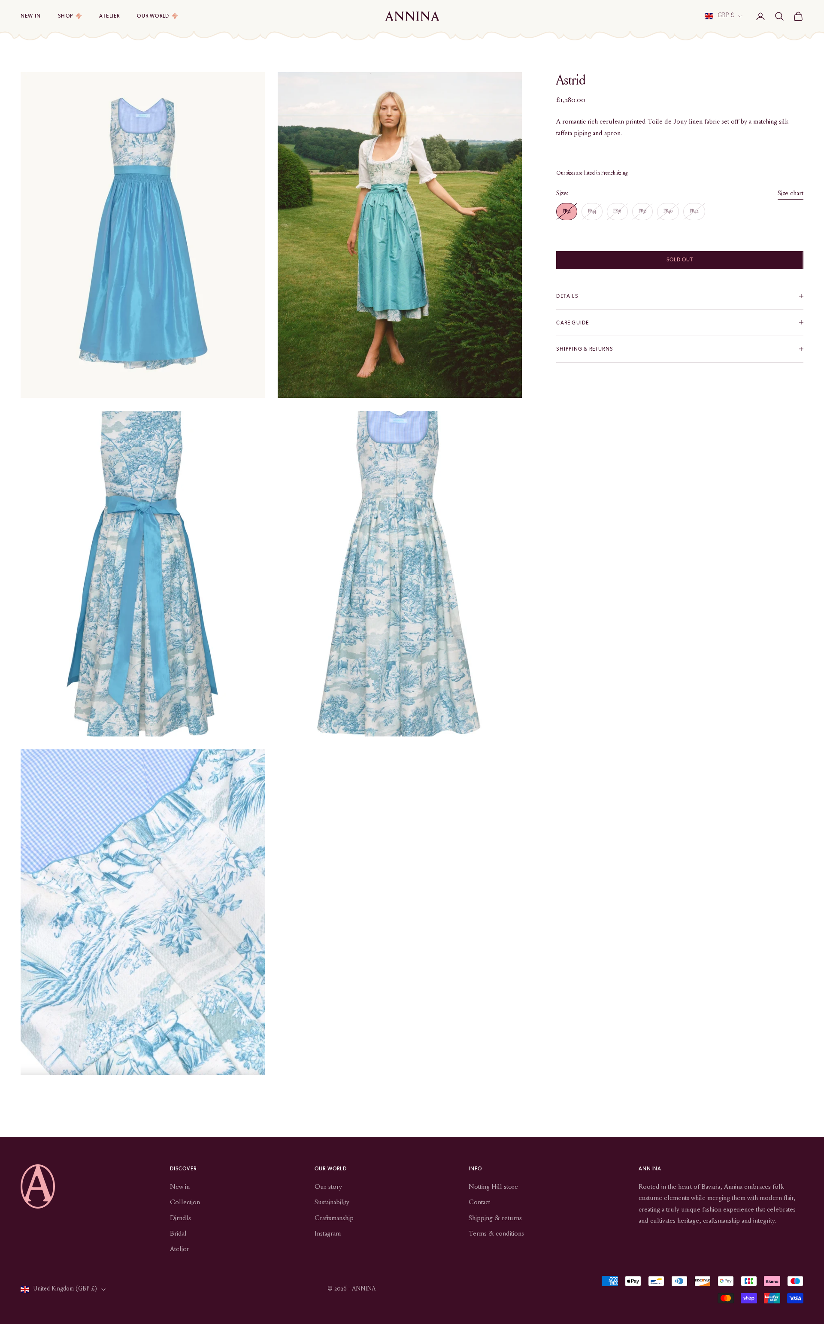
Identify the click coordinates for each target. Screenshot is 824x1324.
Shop (65, 16)
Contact (479, 1202)
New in (31, 16)
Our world (153, 16)
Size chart (790, 193)
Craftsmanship (334, 1218)
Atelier (109, 16)
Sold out (680, 260)
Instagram (328, 1233)
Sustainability (332, 1202)
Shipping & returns (495, 1218)
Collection (185, 1202)
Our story (328, 1187)
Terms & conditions (496, 1233)
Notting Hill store (493, 1187)
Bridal (178, 1233)
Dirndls (180, 1218)
